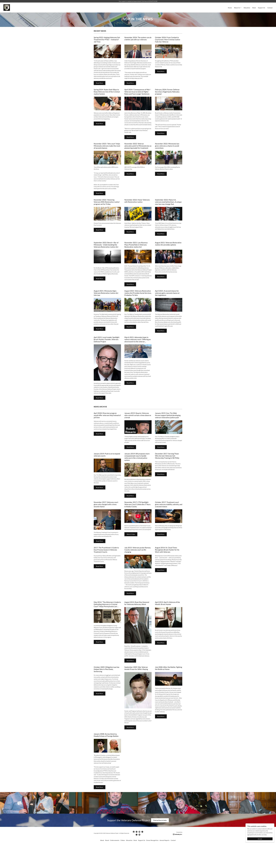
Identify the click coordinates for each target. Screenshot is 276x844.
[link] (6, 7)
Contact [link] (270, 7)
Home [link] (230, 7)
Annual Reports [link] (165, 840)
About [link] (102, 840)
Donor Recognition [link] (152, 840)
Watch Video (131, 534)
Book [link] (254, 7)
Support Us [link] (261, 7)
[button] (237, 8)
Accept (260, 839)
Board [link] (107, 840)
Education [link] (247, 7)
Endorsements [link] (114, 840)
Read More (99, 83)
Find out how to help (160, 820)
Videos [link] (123, 840)
